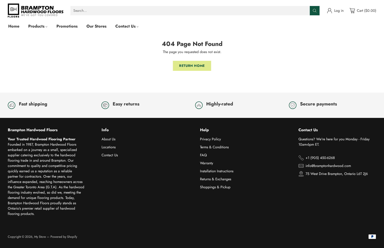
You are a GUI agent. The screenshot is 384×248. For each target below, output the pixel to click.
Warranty (206, 163)
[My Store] (35, 11)
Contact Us (110, 155)
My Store (40, 236)
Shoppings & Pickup (215, 187)
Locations (109, 147)
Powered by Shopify (63, 236)
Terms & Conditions (214, 147)
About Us (108, 139)
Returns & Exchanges (215, 179)
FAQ (203, 155)
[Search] (315, 10)
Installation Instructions (216, 171)
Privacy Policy (210, 139)
